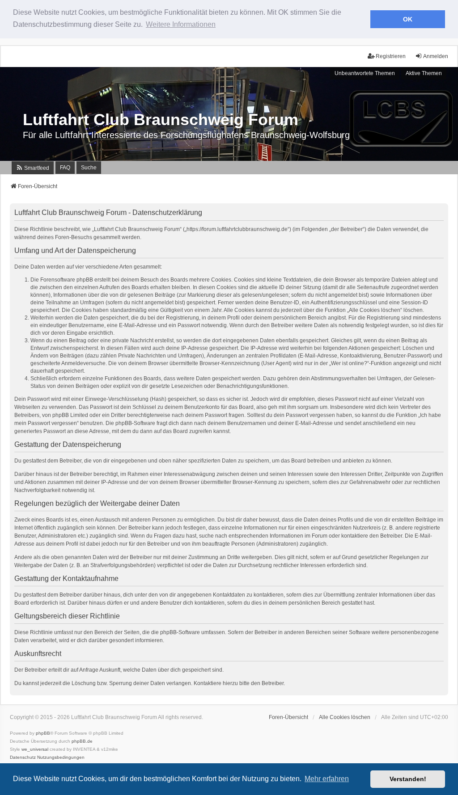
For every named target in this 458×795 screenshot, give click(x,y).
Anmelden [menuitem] (435, 56)
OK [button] (407, 19)
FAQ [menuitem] (65, 167)
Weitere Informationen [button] (181, 24)
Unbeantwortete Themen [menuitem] (365, 73)
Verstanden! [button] (408, 778)
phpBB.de (82, 741)
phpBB (43, 733)
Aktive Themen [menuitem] (424, 73)
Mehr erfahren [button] (327, 778)
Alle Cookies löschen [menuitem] (344, 717)
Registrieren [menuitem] (391, 56)
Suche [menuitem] (89, 167)
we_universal (34, 749)
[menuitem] (33, 167)
